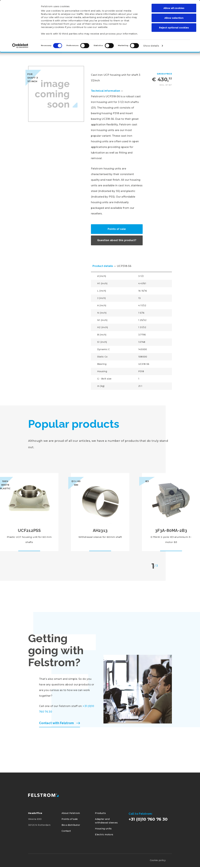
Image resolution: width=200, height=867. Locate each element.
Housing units (103, 828)
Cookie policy (158, 860)
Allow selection (173, 17)
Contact (66, 831)
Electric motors (104, 834)
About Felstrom (71, 813)
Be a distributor (71, 825)
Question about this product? (116, 240)
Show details (151, 45)
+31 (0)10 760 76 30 (148, 819)
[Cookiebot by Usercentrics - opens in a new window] (20, 45)
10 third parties (68, 33)
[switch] (84, 45)
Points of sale (117, 229)
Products (100, 813)
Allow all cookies (173, 8)
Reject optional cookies (174, 27)
